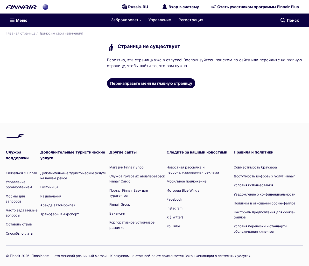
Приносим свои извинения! (61, 33)
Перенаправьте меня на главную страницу (151, 83)
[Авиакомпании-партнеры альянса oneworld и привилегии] (45, 7)
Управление (159, 19)
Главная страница (20, 33)
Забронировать (126, 19)
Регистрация (191, 19)
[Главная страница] (21, 7)
